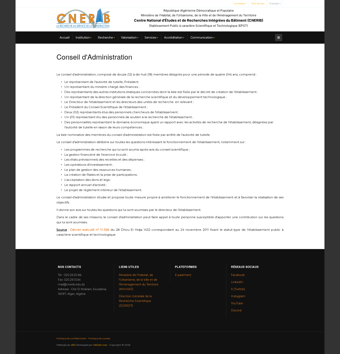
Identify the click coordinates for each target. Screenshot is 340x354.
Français (274, 3)
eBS (73, 344)
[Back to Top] (330, 321)
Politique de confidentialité (71, 338)
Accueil (64, 37)
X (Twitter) (238, 289)
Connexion (240, 3)
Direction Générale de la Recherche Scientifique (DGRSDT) (135, 300)
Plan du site (257, 3)
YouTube (237, 303)
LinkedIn (237, 282)
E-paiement (183, 275)
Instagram (238, 296)
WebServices (100, 344)
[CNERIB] (83, 18)
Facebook (238, 275)
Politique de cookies (99, 338)
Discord (236, 310)
